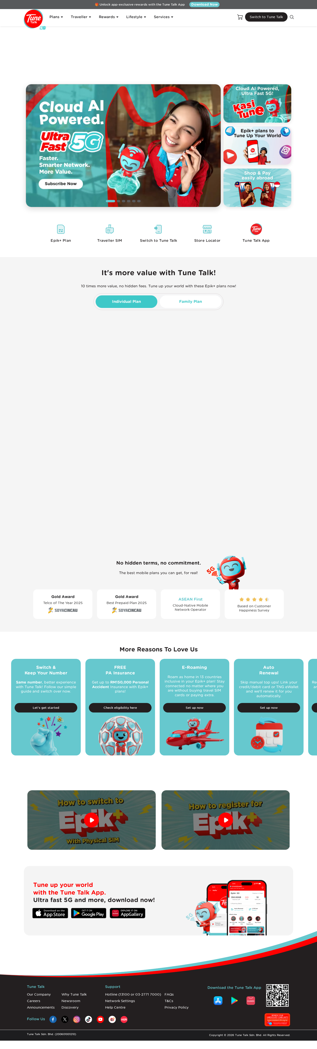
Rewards (107, 17)
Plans (54, 17)
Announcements (41, 1007)
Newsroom (70, 1001)
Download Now (204, 4)
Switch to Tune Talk (266, 17)
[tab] (126, 301)
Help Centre (115, 1007)
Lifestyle (134, 17)
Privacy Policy (177, 1007)
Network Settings (120, 1001)
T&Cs (169, 1001)
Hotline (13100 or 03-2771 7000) (133, 994)
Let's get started (46, 707)
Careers (33, 1001)
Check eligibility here (120, 707)
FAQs (169, 994)
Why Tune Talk (74, 994)
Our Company (39, 994)
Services (162, 17)
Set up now (195, 707)
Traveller (79, 17)
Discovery (70, 1007)
